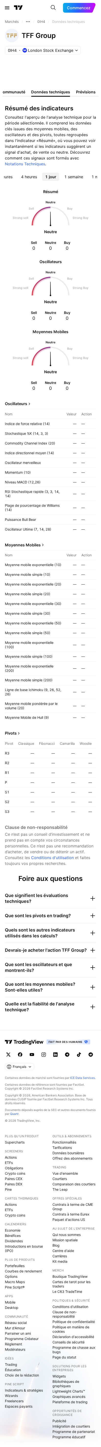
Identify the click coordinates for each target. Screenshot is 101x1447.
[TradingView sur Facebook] (20, 1054)
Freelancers (14, 1401)
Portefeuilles (15, 1266)
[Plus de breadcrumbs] (28, 21)
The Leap (60, 1189)
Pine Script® (15, 1287)
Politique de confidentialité (73, 1322)
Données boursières (68, 1153)
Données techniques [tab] (50, 91)
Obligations (14, 1168)
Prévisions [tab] (86, 91)
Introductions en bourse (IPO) (24, 1248)
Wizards (11, 1396)
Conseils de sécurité (68, 1342)
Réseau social (16, 1323)
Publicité (59, 1421)
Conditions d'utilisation (52, 857)
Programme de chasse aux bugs (73, 1349)
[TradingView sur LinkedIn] (55, 1054)
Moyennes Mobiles (23, 544)
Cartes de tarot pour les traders (71, 1284)
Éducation (13, 1370)
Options (11, 1276)
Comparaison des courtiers (73, 1184)
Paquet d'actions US (68, 1219)
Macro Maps (15, 1282)
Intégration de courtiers (71, 1426)
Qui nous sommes (66, 1235)
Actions (11, 1157)
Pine (8, 1189)
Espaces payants (18, 1406)
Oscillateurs (16, 403)
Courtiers (59, 1179)
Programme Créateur (21, 1339)
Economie (12, 1230)
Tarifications (62, 1147)
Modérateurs (15, 1349)
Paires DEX (13, 1184)
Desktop (11, 1307)
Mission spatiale (65, 1240)
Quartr (14, 1114)
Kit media (59, 1261)
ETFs (9, 1163)
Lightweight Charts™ (68, 1391)
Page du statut (64, 1357)
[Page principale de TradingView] (18, 7)
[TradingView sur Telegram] (67, 1054)
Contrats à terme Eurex (70, 1214)
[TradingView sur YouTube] (31, 1054)
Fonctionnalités (64, 1142)
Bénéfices (13, 1236)
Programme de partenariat (73, 1431)
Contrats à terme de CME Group (72, 1206)
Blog (56, 1245)
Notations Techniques (25, 163)
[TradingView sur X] (8, 1054)
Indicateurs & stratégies (24, 1390)
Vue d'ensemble (65, 1173)
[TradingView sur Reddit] (90, 1054)
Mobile (10, 1302)
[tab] (29, 177)
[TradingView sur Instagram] (43, 1054)
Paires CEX (13, 1179)
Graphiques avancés (68, 1396)
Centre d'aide (63, 1251)
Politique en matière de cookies (70, 1329)
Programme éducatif (68, 1437)
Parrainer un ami (18, 1333)
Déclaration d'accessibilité (73, 1337)
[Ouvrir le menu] (7, 8)
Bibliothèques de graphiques (65, 1383)
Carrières (59, 1256)
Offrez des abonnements (72, 1158)
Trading (11, 1364)
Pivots (11, 733)
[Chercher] (53, 8)
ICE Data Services (82, 1078)
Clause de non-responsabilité (64, 1314)
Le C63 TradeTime (67, 1291)
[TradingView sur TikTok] (79, 1054)
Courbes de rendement (23, 1271)
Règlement (13, 1344)
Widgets (59, 1376)
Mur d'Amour (15, 1328)
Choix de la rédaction (22, 1375)
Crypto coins (15, 1173)
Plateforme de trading (70, 1402)
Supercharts (15, 1142)
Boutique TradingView (70, 1276)
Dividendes (14, 1241)
